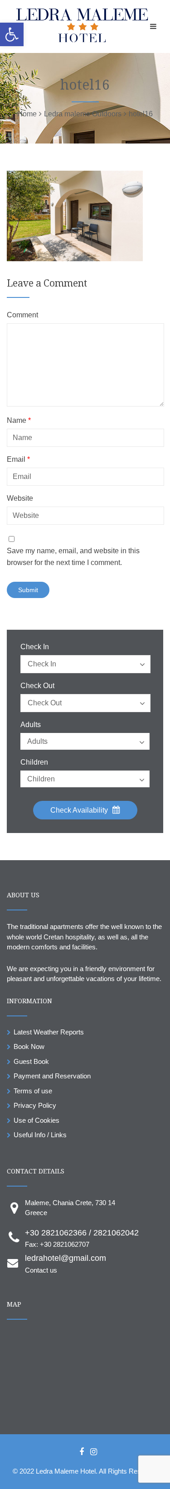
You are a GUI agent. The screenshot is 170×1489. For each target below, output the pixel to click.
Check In (34, 647)
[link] (12, 34)
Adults (30, 724)
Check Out (37, 685)
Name (19, 420)
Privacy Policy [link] (35, 1105)
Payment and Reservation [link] (52, 1076)
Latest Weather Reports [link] (49, 1032)
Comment (22, 315)
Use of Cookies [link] (36, 1120)
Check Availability (80, 810)
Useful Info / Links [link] (40, 1135)
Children (34, 762)
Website (20, 498)
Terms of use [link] (33, 1091)
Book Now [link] (29, 1046)
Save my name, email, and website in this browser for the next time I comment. (73, 556)
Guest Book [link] (31, 1061)
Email (18, 459)
